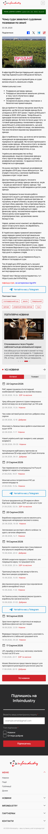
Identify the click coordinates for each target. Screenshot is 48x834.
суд (38, 307)
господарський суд (10, 301)
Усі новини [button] (24, 678)
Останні (13, 376)
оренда (6, 307)
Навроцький (37, 301)
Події (4, 782)
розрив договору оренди (22, 307)
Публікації (6, 786)
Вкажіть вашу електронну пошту (20, 714)
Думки (5, 790)
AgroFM (32, 283)
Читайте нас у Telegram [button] (26, 289)
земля (25, 301)
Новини (5, 777)
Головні (35, 376)
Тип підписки (10, 727)
